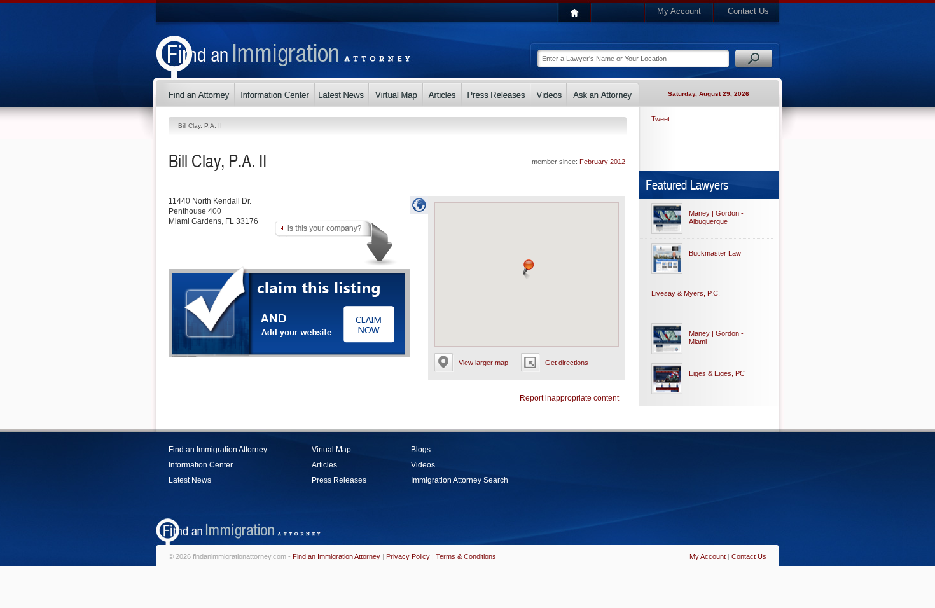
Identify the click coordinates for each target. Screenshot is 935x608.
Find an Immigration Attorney (218, 449)
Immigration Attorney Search (459, 480)
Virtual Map (331, 449)
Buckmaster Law (715, 253)
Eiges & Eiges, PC (717, 373)
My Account (679, 11)
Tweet (660, 119)
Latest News (190, 480)
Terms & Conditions (466, 556)
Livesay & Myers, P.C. (685, 293)
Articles (324, 464)
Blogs (421, 449)
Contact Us (748, 11)
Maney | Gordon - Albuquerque (716, 217)
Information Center (201, 464)
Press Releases (339, 480)
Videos (423, 464)
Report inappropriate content (569, 398)
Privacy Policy (408, 556)
